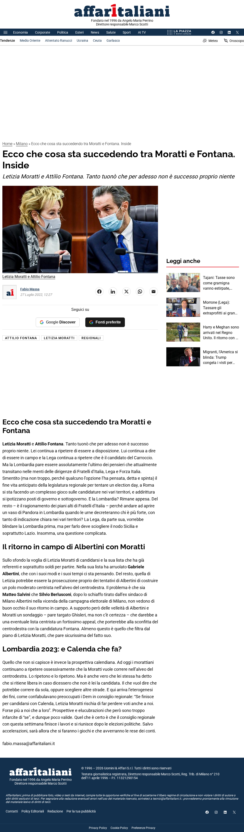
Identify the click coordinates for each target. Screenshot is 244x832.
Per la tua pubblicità (81, 811)
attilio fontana (21, 338)
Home (7, 143)
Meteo (213, 41)
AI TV (142, 32)
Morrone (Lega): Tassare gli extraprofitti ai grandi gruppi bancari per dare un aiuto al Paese (220, 308)
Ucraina (82, 40)
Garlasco (113, 40)
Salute (111, 32)
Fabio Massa (30, 289)
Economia (20, 32)
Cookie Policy (119, 828)
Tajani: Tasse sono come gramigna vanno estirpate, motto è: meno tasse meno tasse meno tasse (220, 283)
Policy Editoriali (32, 811)
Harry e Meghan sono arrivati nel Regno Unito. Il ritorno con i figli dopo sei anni (221, 333)
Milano (22, 143)
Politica (62, 32)
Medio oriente (30, 40)
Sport (127, 32)
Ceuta (97, 40)
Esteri (79, 32)
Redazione (55, 811)
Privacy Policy (98, 828)
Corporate (42, 32)
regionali (91, 338)
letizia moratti (59, 338)
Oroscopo (236, 41)
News (95, 32)
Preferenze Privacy (143, 828)
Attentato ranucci (58, 40)
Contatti (12, 811)
